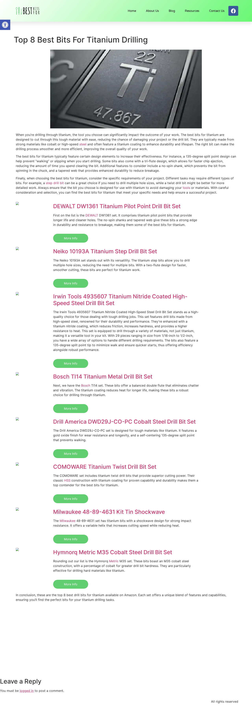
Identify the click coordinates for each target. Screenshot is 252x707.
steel (82, 144)
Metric (114, 561)
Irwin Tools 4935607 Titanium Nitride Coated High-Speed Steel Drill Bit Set (120, 299)
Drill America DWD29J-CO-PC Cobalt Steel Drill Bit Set (124, 421)
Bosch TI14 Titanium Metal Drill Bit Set (102, 376)
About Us (152, 11)
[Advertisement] (126, 648)
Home (132, 11)
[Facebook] (233, 11)
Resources (192, 11)
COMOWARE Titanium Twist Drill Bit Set (104, 466)
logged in (27, 691)
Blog (172, 11)
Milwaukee (67, 521)
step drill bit (55, 183)
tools (186, 188)
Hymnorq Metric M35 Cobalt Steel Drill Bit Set (112, 552)
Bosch (85, 385)
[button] (5, 25)
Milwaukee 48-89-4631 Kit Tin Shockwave (109, 511)
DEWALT (91, 215)
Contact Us (216, 11)
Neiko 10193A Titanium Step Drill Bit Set (105, 251)
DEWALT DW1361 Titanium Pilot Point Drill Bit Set (117, 206)
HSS (67, 480)
